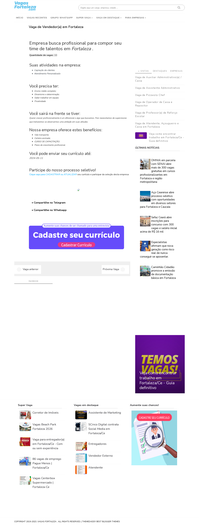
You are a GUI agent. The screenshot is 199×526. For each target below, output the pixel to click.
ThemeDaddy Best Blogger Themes (101, 521)
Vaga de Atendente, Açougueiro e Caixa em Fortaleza (157, 125)
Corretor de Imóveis (45, 413)
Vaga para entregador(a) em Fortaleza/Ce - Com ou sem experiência (48, 444)
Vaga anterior (30, 269)
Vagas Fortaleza (47, 521)
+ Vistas (143, 71)
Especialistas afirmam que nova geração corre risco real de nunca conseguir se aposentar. (157, 249)
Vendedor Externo (100, 456)
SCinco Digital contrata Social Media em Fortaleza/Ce (103, 428)
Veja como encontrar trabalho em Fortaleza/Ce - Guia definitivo (166, 137)
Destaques (160, 71)
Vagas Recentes (37, 17)
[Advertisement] (160, 44)
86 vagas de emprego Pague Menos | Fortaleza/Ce (46, 463)
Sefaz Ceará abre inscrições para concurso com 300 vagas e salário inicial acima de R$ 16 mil (158, 224)
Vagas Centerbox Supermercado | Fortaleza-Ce (43, 482)
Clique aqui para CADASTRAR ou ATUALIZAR (53, 174)
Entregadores (97, 444)
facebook (33, 281)
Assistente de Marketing (104, 413)
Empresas (176, 71)
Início (19, 17)
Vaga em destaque (108, 17)
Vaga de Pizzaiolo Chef (150, 95)
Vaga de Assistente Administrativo (157, 88)
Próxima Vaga (111, 269)
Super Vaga (83, 17)
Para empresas (134, 17)
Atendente (95, 468)
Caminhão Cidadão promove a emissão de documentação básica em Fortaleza (163, 272)
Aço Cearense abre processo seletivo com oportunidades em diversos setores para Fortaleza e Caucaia (158, 200)
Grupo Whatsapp (62, 17)
